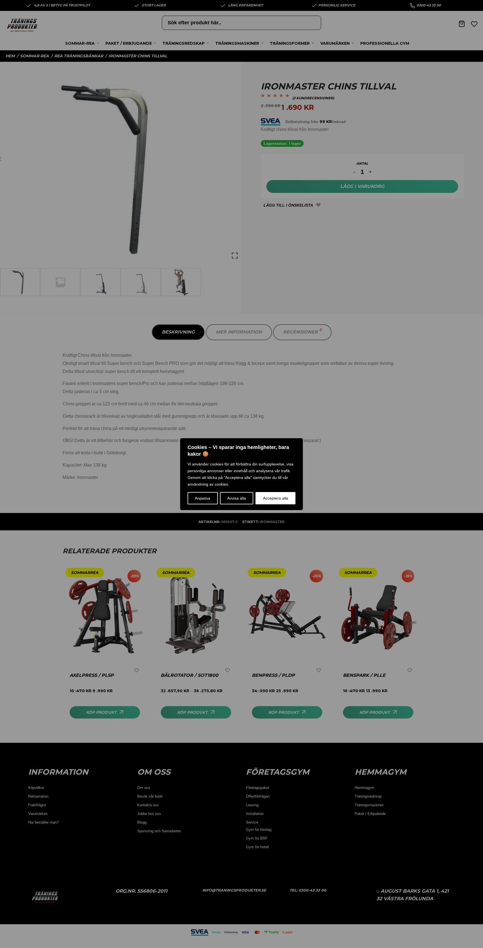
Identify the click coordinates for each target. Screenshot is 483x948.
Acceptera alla (275, 498)
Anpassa (202, 498)
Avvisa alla (236, 498)
